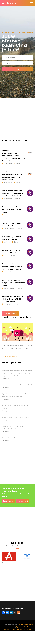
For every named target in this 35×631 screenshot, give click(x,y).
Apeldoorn (22, 629)
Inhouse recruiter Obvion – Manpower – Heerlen (17, 385)
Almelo (8, 627)
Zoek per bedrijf (23, 501)
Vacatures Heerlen (12, 3)
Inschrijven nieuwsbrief (9, 356)
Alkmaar (30, 624)
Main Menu (31, 3)
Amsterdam (15, 629)
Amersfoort (6, 629)
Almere (13, 627)
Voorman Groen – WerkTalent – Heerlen (15, 438)
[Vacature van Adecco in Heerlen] (8, 556)
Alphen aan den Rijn (22, 627)
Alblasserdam (22, 624)
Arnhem (29, 629)
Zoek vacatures (8, 501)
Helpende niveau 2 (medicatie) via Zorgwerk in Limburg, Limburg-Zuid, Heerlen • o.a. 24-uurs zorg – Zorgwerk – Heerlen (17, 373)
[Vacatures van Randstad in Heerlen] (26, 556)
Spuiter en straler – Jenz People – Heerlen (15, 417)
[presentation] (2, 562)
